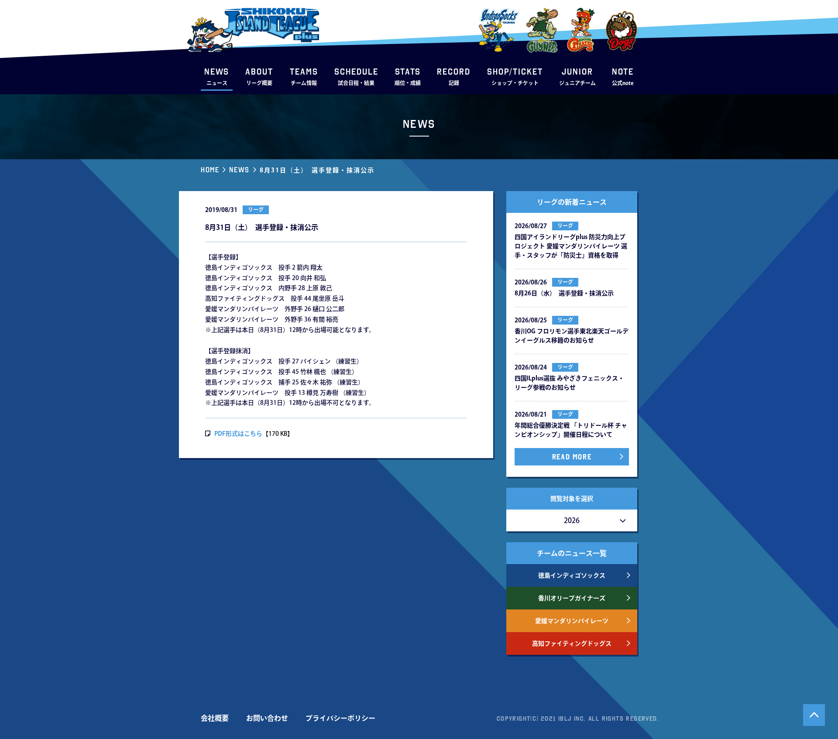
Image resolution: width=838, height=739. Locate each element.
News (239, 170)
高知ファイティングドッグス (571, 643)
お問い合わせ (267, 718)
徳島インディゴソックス (571, 575)
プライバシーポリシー (340, 718)
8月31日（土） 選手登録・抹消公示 (317, 170)
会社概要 (215, 718)
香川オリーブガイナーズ (571, 598)
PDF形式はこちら (238, 434)
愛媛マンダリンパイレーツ (571, 621)
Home (210, 170)
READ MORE (571, 457)
